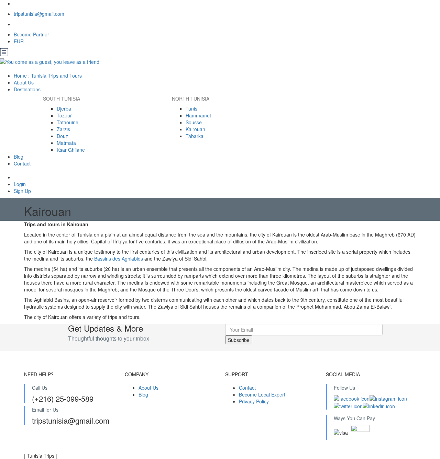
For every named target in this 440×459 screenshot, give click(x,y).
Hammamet (198, 115)
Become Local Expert (262, 394)
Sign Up (22, 190)
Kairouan (195, 129)
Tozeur (64, 115)
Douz (62, 136)
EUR (19, 41)
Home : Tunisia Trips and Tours (48, 75)
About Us (24, 82)
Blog (18, 156)
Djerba (64, 108)
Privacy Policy (254, 401)
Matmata (66, 142)
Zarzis (63, 129)
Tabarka (195, 136)
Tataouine (67, 122)
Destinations (28, 89)
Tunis (191, 108)
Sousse (194, 122)
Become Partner (31, 34)
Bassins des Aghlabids (118, 258)
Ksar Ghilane (71, 149)
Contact (22, 163)
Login (20, 184)
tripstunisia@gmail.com (39, 13)
